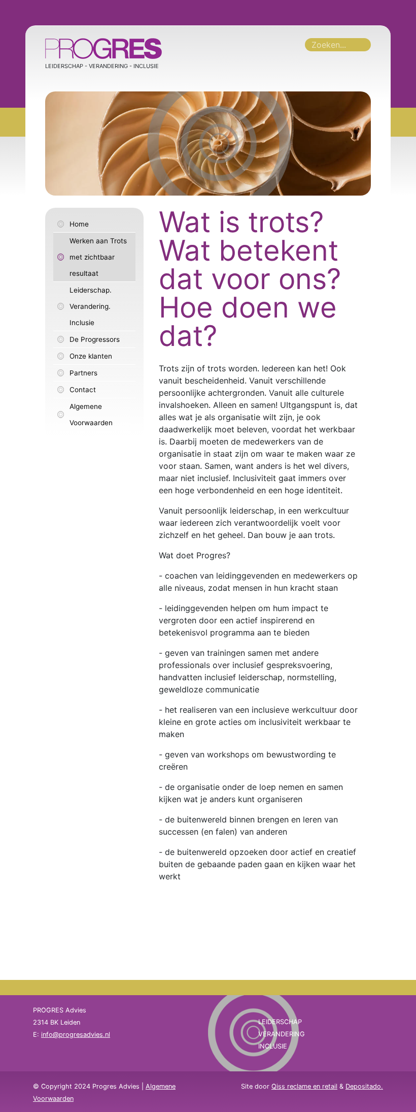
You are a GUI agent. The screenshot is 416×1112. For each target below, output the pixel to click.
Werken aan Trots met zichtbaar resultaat (98, 257)
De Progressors (95, 339)
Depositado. (364, 1086)
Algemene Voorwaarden (91, 414)
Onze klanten (91, 356)
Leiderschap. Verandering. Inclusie (91, 306)
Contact (83, 390)
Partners (83, 373)
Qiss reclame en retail (304, 1086)
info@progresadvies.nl (75, 1034)
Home (79, 224)
